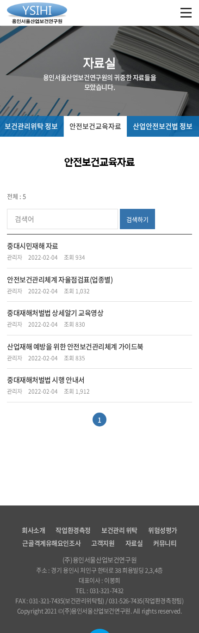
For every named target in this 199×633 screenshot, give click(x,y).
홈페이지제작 (82, 621)
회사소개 (33, 530)
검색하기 (137, 219)
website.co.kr (115, 621)
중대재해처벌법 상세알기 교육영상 (55, 313)
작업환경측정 (73, 530)
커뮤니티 (164, 543)
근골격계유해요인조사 (51, 543)
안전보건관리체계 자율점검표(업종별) (59, 279)
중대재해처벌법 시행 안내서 (46, 380)
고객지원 (102, 543)
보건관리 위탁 (119, 530)
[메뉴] (186, 13)
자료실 (134, 543)
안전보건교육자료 (95, 126)
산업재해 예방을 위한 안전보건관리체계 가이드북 (75, 346)
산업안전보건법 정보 (163, 126)
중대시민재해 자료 (32, 246)
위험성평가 (162, 530)
